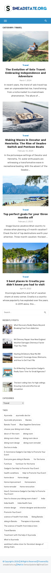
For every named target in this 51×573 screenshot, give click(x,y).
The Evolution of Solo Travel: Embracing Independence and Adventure (25, 73)
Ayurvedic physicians (13, 420)
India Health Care (25, 503)
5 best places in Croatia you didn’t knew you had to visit (25, 282)
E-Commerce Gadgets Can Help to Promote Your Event (24, 453)
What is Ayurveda (11, 540)
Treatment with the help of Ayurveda (20, 535)
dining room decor (30, 438)
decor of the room (11, 434)
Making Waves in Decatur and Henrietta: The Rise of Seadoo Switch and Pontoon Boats (25, 143)
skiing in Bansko (10, 521)
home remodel (10, 487)
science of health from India (16, 517)
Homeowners (30, 482)
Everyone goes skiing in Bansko (17, 459)
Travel (25, 65)
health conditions (11, 473)
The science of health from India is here (20, 526)
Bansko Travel (10, 425)
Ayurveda (8, 415)
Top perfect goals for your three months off (25, 215)
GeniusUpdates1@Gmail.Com (36, 565)
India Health (9, 503)
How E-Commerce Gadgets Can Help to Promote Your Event (24, 492)
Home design (23, 478)
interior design (10, 508)
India (43, 498)
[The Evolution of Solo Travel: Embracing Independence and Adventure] (25, 46)
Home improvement (12, 482)
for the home (39, 459)
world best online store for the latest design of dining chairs (24, 545)
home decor (9, 478)
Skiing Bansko (37, 517)
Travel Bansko (10, 530)
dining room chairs (11, 438)
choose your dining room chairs (17, 429)
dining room (28, 434)
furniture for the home (25, 464)
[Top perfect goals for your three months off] (25, 191)
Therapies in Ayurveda (30, 521)
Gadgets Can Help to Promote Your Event (21, 468)
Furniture (8, 464)
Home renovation (27, 487)
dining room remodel (32, 443)
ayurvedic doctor (23, 415)
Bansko (29, 420)
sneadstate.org (9, 565)
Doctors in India (10, 447)
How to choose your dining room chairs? (21, 498)
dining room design (12, 443)
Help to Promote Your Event (34, 473)
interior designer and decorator (33, 508)
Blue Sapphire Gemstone (29, 425)
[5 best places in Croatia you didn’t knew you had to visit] (25, 258)
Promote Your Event (12, 512)
